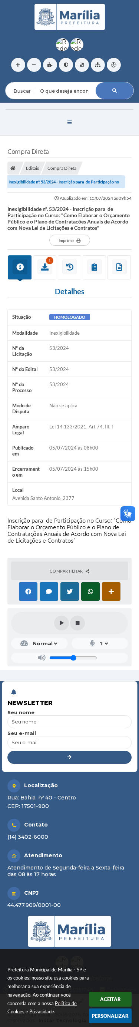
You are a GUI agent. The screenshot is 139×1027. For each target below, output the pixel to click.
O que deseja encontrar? (36, 77)
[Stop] (77, 623)
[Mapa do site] (98, 65)
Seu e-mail (21, 733)
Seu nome (20, 712)
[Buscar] (114, 90)
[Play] (61, 623)
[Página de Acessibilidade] (114, 65)
